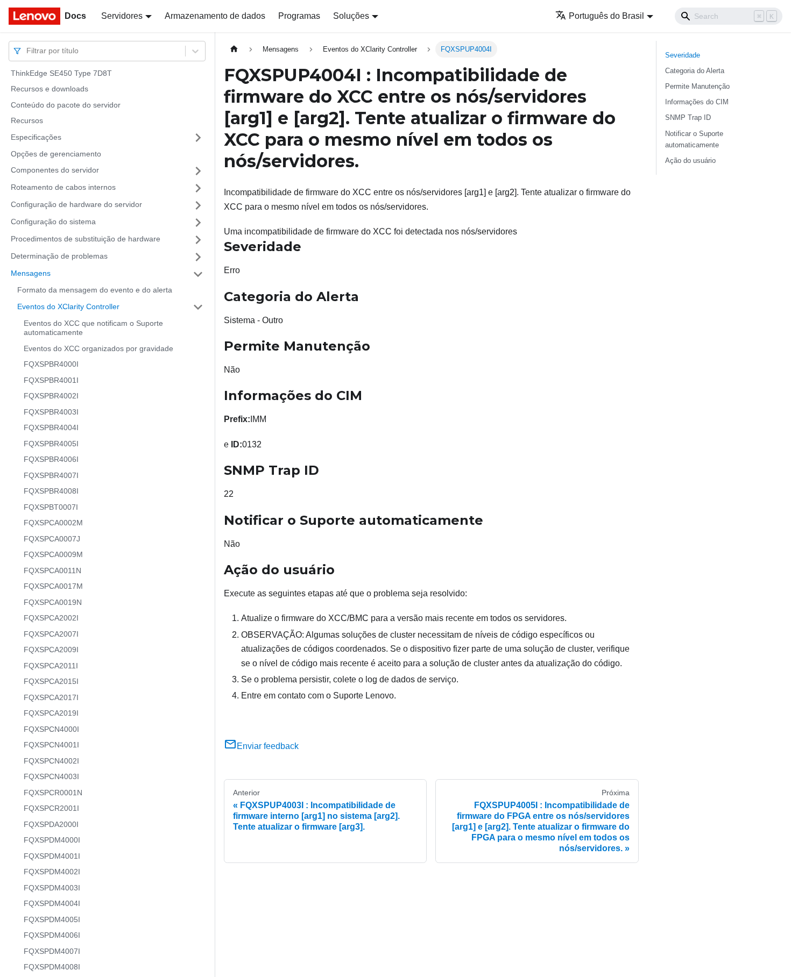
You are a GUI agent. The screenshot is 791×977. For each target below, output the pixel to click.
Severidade (682, 55)
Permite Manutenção (697, 86)
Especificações (36, 137)
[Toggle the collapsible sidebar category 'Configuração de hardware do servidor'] (198, 205)
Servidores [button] (122, 15)
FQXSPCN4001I (51, 745)
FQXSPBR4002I (51, 396)
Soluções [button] (351, 15)
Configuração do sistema (53, 222)
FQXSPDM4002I (52, 872)
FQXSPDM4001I (52, 856)
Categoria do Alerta (694, 71)
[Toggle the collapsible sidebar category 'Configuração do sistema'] (198, 222)
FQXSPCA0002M (53, 523)
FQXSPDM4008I (52, 967)
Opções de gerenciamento (56, 153)
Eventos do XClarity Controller (68, 306)
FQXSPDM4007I (52, 951)
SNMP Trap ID (688, 117)
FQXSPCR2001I (51, 808)
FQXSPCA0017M (53, 586)
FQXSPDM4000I (52, 840)
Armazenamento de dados (215, 15)
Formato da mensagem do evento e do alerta (94, 290)
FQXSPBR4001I (51, 380)
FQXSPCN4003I (51, 777)
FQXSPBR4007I (51, 475)
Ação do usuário (690, 160)
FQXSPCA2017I (51, 697)
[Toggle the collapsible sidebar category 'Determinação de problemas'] (198, 257)
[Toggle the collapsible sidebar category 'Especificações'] (198, 137)
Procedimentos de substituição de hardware (85, 239)
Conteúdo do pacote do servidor (66, 105)
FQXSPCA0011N (52, 570)
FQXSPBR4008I (51, 491)
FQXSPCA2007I (51, 634)
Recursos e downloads (49, 89)
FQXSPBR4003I (51, 412)
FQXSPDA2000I (51, 824)
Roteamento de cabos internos (63, 187)
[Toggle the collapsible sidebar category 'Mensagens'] (198, 274)
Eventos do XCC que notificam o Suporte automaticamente (93, 328)
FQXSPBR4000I (51, 364)
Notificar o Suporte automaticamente (694, 139)
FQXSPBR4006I (51, 459)
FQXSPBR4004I (51, 428)
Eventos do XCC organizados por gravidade (98, 348)
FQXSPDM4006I (52, 935)
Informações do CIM (697, 102)
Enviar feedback (268, 746)
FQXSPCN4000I (51, 729)
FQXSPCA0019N (53, 602)
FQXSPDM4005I (52, 919)
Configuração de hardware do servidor (76, 205)
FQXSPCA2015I (51, 682)
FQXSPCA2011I (51, 665)
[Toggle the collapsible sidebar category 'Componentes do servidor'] (198, 171)
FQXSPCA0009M (53, 555)
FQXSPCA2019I (51, 713)
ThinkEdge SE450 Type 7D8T (61, 73)
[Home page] (234, 49)
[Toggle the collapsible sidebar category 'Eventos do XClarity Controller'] (198, 307)
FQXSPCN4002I (51, 761)
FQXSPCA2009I (51, 650)
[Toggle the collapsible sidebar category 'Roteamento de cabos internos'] (198, 188)
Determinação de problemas (59, 256)
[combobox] (27, 51)
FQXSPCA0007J (52, 538)
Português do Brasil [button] (606, 15)
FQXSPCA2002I (51, 618)
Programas (299, 15)
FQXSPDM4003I (52, 887)
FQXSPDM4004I (52, 904)
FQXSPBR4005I (51, 443)
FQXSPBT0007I (51, 507)
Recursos (27, 121)
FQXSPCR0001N (53, 792)
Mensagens (31, 273)
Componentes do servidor (55, 170)
